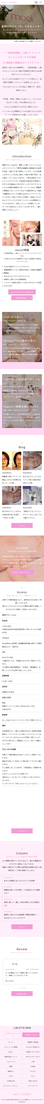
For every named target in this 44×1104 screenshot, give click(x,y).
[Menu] (40, 2)
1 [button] (18, 988)
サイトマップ (33, 1086)
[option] (22, 971)
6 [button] (25, 988)
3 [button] (21, 988)
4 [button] (22, 988)
